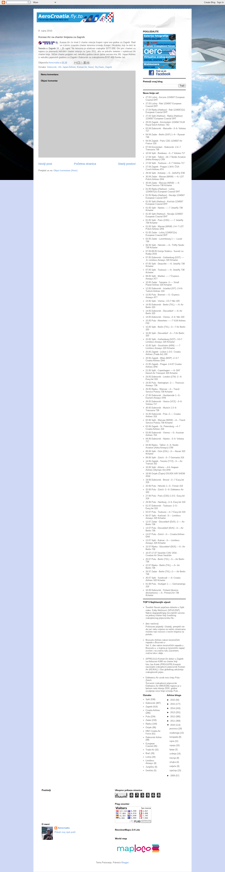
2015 (173, 704)
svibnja (173, 753)
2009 (173, 775)
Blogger (124, 862)
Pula (148, 716)
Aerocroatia (64, 828)
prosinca (173, 728)
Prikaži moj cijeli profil (65, 832)
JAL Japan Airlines (67, 67)
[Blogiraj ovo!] (78, 62)
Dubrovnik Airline (154, 737)
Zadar (148, 720)
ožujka (172, 762)
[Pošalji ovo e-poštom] (75, 62)
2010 (173, 725)
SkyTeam (99, 67)
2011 (173, 721)
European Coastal (150, 744)
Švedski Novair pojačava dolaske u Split (165, 607)
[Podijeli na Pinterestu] (88, 62)
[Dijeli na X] (82, 62)
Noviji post (45, 163)
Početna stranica (85, 163)
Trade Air (150, 749)
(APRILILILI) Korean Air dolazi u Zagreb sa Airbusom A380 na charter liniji (164, 660)
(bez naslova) (152, 623)
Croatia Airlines (153, 710)
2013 (173, 712)
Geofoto (149, 770)
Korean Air (82, 67)
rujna (172, 741)
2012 (173, 716)
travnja (173, 758)
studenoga (174, 733)
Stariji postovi (127, 163)
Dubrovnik (52, 67)
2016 (173, 700)
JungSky (150, 767)
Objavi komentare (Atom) (65, 170)
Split (148, 699)
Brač (148, 753)
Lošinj (148, 757)
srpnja (172, 745)
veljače (173, 766)
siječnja (173, 770)
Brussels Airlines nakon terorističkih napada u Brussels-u (163, 641)
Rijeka (149, 724)
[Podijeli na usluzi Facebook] (85, 62)
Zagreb (108, 67)
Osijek (149, 727)
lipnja (172, 749)
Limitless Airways (150, 761)
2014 (173, 708)
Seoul (91, 67)
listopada (174, 737)
